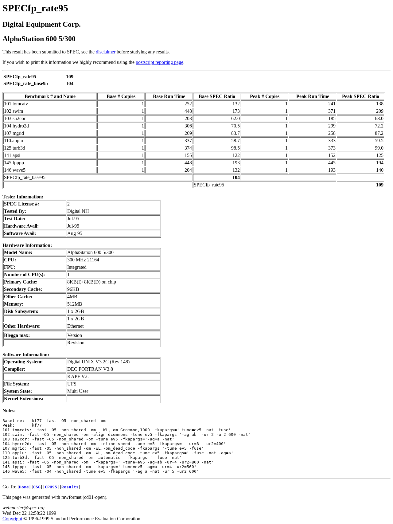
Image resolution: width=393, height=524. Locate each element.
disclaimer (105, 51)
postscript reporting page (159, 62)
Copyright (12, 518)
